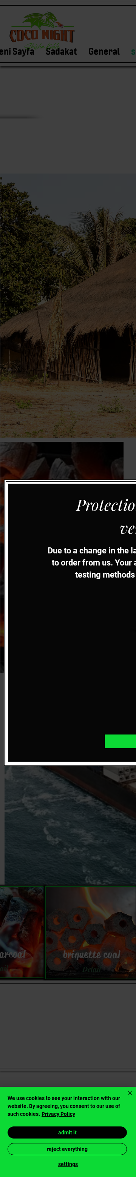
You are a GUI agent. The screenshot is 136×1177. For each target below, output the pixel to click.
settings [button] (68, 1164)
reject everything (67, 1149)
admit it (67, 1132)
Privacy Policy (58, 1114)
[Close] (125, 1097)
